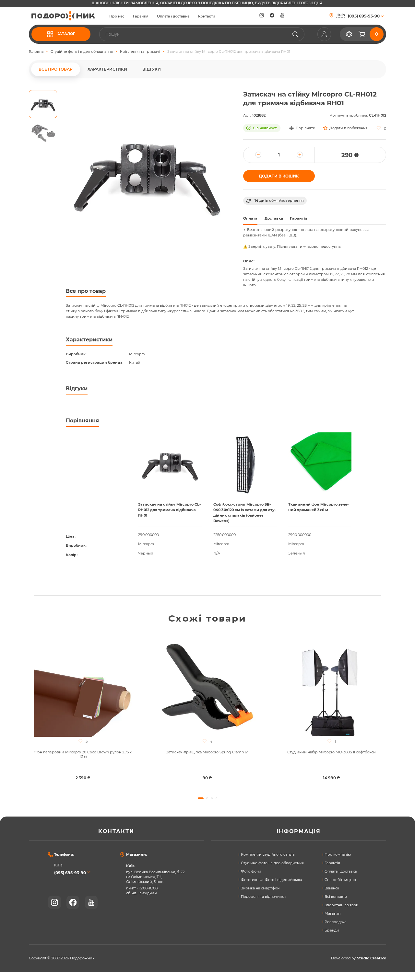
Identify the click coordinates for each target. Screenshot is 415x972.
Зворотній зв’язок (341, 905)
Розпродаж (335, 922)
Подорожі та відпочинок (263, 897)
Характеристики (107, 69)
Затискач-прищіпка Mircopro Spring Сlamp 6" (207, 752)
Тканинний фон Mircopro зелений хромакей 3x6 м (318, 507)
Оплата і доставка (173, 16)
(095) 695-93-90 (70, 872)
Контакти (206, 16)
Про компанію (338, 854)
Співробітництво (340, 880)
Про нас (116, 16)
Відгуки (151, 69)
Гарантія (140, 16)
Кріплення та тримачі (140, 52)
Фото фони (251, 871)
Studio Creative (371, 958)
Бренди (332, 930)
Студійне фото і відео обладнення (272, 863)
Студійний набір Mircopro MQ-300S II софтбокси (331, 752)
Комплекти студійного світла (267, 854)
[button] (43, 104)
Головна (36, 52)
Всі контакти (336, 897)
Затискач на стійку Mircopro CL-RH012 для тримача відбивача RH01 (169, 510)
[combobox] (201, 34)
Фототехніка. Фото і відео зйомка (271, 880)
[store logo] (63, 15)
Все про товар (56, 69)
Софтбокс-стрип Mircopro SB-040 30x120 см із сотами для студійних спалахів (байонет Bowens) (244, 512)
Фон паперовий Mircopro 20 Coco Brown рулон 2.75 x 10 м (83, 754)
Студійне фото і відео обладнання (82, 52)
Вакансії (332, 888)
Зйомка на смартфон (260, 888)
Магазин (332, 913)
